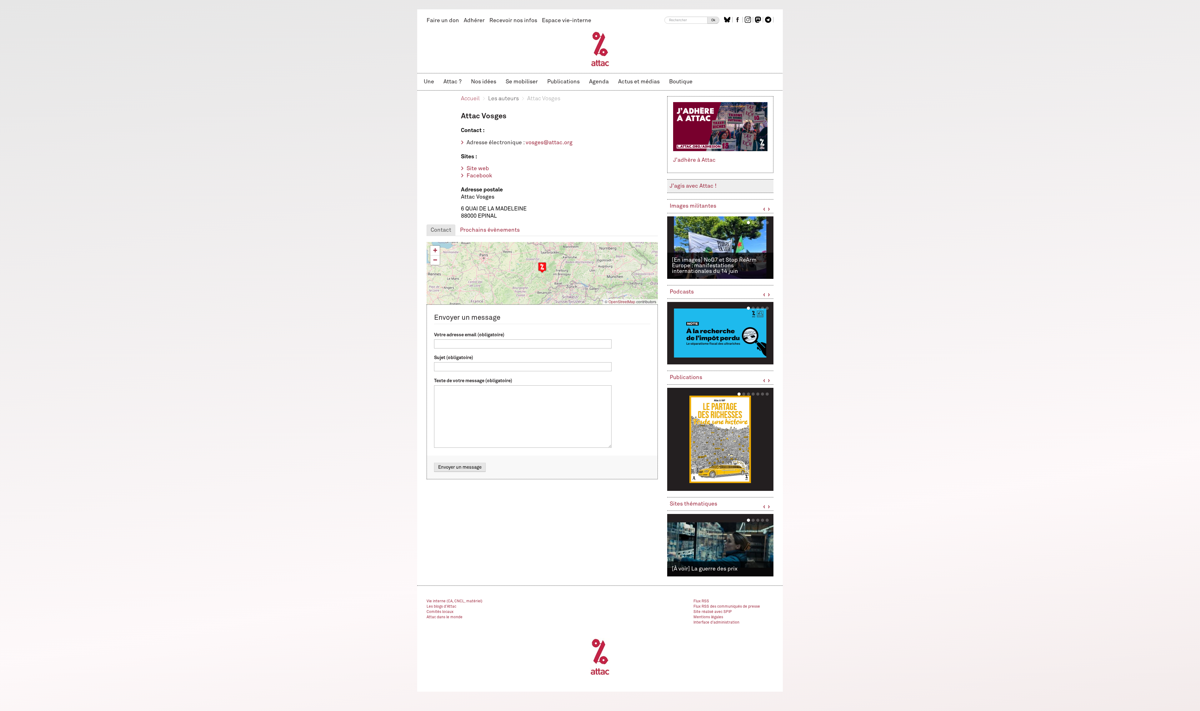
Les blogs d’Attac (441, 607)
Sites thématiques (693, 504)
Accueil (470, 98)
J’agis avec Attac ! (693, 186)
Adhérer (474, 20)
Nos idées (483, 82)
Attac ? (452, 82)
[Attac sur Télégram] (768, 19)
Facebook (479, 176)
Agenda (599, 82)
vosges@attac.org (549, 143)
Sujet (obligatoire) (453, 357)
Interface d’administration (716, 623)
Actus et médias (639, 82)
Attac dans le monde (444, 617)
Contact (441, 230)
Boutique (680, 82)
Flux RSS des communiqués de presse (726, 607)
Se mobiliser (522, 82)
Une (429, 82)
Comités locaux (440, 612)
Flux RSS (701, 601)
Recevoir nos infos (513, 20)
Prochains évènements (490, 230)
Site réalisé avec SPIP (712, 612)
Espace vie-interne (566, 20)
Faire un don (443, 20)
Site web (478, 168)
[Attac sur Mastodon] (758, 19)
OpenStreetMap (621, 301)
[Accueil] (600, 49)
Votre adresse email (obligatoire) (469, 335)
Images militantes (693, 206)
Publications (563, 82)
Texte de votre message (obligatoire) (473, 380)
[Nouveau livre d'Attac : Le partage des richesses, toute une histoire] (720, 439)
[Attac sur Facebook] (738, 19)
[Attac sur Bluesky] (727, 19)
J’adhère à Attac (694, 160)
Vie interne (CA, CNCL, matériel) (454, 601)
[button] (542, 267)
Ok (713, 20)
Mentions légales (708, 617)
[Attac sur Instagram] (748, 19)
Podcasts (682, 292)
